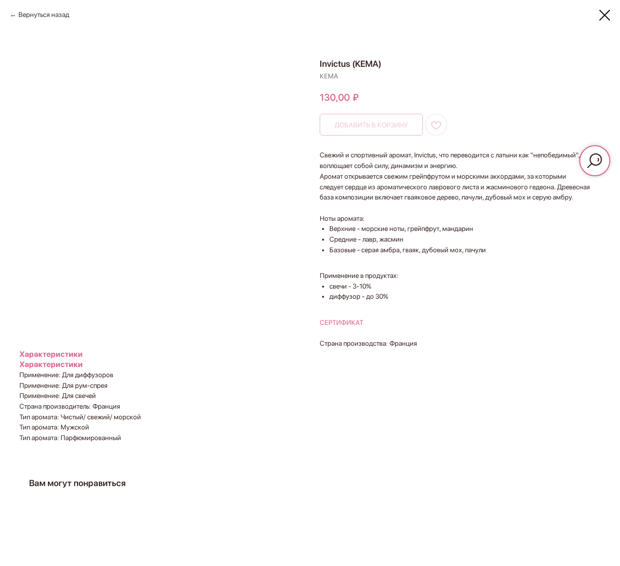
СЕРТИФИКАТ (341, 322)
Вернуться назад (43, 14)
